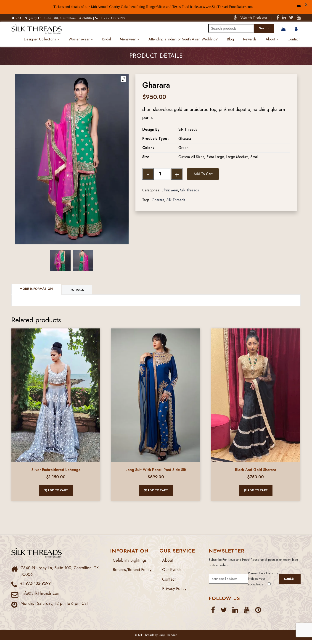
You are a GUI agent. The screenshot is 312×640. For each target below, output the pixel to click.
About (270, 39)
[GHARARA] (60, 260)
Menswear (128, 39)
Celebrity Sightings (129, 560)
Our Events (171, 570)
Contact (293, 39)
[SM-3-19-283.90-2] (83, 260)
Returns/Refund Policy (132, 570)
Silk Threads (189, 190)
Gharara (158, 200)
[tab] (36, 289)
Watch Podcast (252, 17)
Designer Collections (40, 39)
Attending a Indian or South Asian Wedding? (183, 39)
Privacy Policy (174, 589)
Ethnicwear (169, 190)
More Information (36, 288)
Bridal (106, 39)
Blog (230, 39)
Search (264, 28)
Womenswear (79, 39)
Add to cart (202, 174)
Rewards (249, 39)
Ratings (77, 290)
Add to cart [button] (57, 490)
